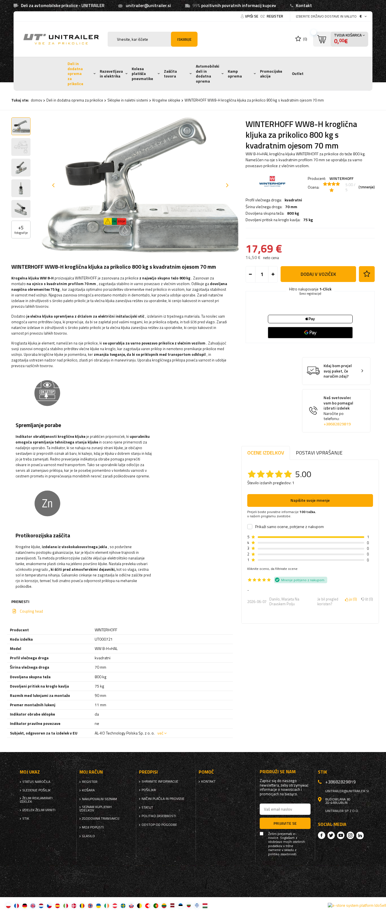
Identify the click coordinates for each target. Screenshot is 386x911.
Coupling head (31, 611)
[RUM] (82, 905)
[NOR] (90, 905)
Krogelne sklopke (166, 100)
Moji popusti (93, 827)
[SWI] (148, 905)
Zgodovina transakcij (100, 818)
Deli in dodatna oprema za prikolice (75, 74)
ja (352, 599)
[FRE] (16, 905)
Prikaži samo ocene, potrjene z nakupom (289, 526)
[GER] (25, 905)
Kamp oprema (235, 73)
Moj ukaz (30, 772)
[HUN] (205, 905)
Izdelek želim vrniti (38, 810)
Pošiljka (149, 790)
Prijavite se (285, 823)
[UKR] (98, 905)
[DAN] (74, 905)
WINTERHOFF (341, 178)
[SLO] (131, 905)
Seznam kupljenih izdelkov (95, 808)
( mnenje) (367, 187)
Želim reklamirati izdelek (36, 799)
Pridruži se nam (278, 771)
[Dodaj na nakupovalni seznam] (367, 274)
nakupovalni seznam (99, 799)
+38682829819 (337, 424)
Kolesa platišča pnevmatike (142, 73)
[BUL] (189, 905)
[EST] (180, 905)
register (275, 16)
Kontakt (304, 5)
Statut (147, 807)
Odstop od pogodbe (159, 824)
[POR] (156, 905)
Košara (88, 790)
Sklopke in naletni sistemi (127, 100)
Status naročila (36, 781)
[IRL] (107, 905)
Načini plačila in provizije (163, 798)
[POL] (8, 905)
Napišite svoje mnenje (310, 500)
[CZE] (49, 905)
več (160, 733)
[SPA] (57, 905)
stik (25, 818)
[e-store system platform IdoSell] (357, 905)
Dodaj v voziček (318, 274)
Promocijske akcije (271, 73)
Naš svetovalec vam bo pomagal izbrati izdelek (338, 411)
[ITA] (66, 905)
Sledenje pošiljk (36, 790)
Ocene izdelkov (265, 452)
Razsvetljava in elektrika (111, 73)
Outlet (297, 73)
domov (36, 100)
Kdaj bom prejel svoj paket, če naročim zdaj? (338, 371)
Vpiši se (252, 16)
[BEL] (139, 905)
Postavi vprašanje (319, 452)
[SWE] (123, 905)
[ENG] (33, 905)
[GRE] (197, 905)
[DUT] (41, 905)
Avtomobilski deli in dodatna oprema (207, 73)
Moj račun (91, 772)
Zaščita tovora (170, 73)
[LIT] (164, 905)
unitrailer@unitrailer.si (148, 5)
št (368, 599)
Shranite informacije (160, 781)
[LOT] (172, 905)
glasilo (88, 836)
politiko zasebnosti (159, 816)
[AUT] (115, 905)
